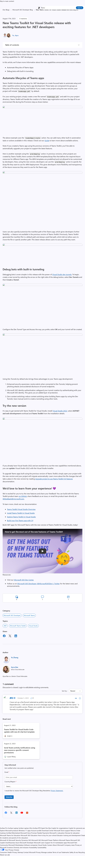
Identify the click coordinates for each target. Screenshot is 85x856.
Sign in (79, 8)
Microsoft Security (15, 840)
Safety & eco (74, 852)
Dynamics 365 (26, 840)
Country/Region (10, 782)
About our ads (5, 855)
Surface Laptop (13, 828)
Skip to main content (7, 1)
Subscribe (9, 797)
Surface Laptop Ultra (25, 828)
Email (7, 772)
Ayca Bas (14, 667)
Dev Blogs (6, 10)
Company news (69, 845)
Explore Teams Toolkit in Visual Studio (21, 517)
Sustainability (42, 847)
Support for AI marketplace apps (56, 843)
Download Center (48, 830)
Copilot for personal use (77, 828)
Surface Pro (4, 828)
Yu (13, 35)
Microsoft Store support (62, 830)
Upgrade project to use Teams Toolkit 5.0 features (54, 479)
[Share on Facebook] (4, 636)
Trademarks (65, 852)
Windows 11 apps (25, 830)
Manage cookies (46, 852)
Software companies (31, 845)
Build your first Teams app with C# (20, 520)
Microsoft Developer (27, 843)
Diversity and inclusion (21, 847)
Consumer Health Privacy (8, 852)
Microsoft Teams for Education (10, 835)
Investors (10, 847)
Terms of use (57, 852)
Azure (17, 843)
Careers (49, 845)
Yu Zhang (14, 657)
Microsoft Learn (39, 843)
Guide (47, 140)
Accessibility (33, 847)
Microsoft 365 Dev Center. (24, 580)
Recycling (81, 852)
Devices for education (72, 833)
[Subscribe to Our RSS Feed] (27, 813)
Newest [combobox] (72, 691)
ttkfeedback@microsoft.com (13, 499)
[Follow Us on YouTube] (21, 813)
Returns (73, 830)
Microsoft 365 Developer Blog (23, 10)
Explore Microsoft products (9, 830)
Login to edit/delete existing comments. (34, 687)
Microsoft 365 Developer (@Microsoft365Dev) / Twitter (38, 583)
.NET (5, 626)
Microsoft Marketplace (16, 845)
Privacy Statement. (57, 791)
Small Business (10, 843)
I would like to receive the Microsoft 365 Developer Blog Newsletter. (34, 791)
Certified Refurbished (13, 833)
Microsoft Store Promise (28, 833)
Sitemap (20, 852)
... (77, 10)
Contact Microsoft (29, 852)
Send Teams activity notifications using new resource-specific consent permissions (19, 750)
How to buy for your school (47, 835)
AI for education (22, 838)
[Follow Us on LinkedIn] (16, 813)
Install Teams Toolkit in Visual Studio (21, 513)
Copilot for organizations (59, 828)
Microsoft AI (4, 840)
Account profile (36, 830)
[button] (42, 107)
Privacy (38, 852)
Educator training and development (69, 835)
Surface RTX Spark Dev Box (42, 828)
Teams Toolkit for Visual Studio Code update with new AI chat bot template (19, 730)
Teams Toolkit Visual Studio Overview (21, 509)
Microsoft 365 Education (29, 835)
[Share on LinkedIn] (15, 636)
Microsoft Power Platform (50, 840)
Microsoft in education (57, 833)
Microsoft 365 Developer (12, 615)
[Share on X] (10, 636)
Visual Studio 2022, (60, 411)
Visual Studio (33, 626)
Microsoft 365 (36, 840)
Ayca (16, 35)
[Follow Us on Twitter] (11, 813)
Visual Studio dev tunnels (62, 274)
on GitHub (23, 496)
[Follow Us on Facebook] (6, 813)
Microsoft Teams (29, 615)
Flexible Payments (43, 833)
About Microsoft (58, 845)
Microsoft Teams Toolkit (18, 626)
